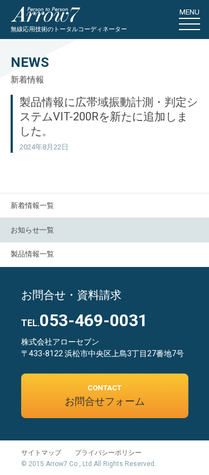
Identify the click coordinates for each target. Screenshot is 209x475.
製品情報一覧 (32, 254)
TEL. (84, 323)
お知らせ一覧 (32, 230)
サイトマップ (41, 453)
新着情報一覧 (32, 205)
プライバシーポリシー (108, 453)
